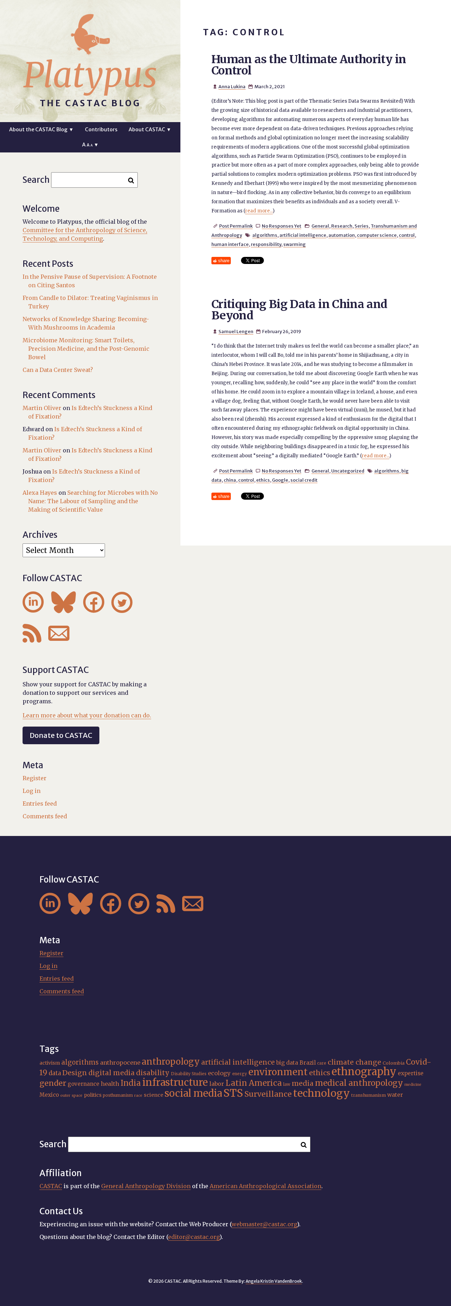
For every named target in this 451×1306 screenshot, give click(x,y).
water (395, 1094)
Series (361, 226)
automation (341, 235)
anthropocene (120, 1062)
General (320, 226)
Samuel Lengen (235, 331)
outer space (71, 1095)
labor (216, 1083)
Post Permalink (236, 226)
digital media (111, 1073)
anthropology (171, 1062)
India (131, 1083)
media (303, 1083)
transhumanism (368, 1095)
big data (287, 1062)
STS (233, 1093)
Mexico (49, 1094)
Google (280, 480)
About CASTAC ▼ (150, 129)
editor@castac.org (194, 1236)
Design (74, 1073)
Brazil (307, 1062)
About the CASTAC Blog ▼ (41, 129)
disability (152, 1073)
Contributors (101, 129)
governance (83, 1084)
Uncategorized (347, 471)
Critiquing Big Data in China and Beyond (299, 310)
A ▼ (90, 145)
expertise (411, 1073)
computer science (377, 235)
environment (278, 1072)
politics (92, 1095)
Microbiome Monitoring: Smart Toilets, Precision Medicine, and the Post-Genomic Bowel (86, 349)
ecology (219, 1073)
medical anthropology (359, 1083)
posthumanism (118, 1095)
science (153, 1095)
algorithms (264, 235)
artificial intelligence (302, 235)
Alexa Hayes (40, 492)
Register (35, 778)
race (138, 1095)
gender (52, 1083)
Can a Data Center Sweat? (58, 369)
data (55, 1073)
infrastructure (175, 1082)
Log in (32, 790)
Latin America (254, 1083)
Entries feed (40, 803)
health (110, 1083)
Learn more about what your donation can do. (87, 715)
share (223, 260)
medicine (412, 1084)
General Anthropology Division (146, 1186)
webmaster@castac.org (264, 1224)
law (286, 1084)
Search (36, 179)
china (230, 480)
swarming (294, 244)
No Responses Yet (281, 226)
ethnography (364, 1071)
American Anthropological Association (265, 1186)
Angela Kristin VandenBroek (274, 1281)
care (321, 1063)
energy (239, 1073)
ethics (263, 480)
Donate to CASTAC (61, 735)
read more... (259, 211)
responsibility (266, 244)
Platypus (90, 75)
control (407, 235)
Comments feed (45, 816)
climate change (354, 1062)
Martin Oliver (42, 407)
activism (49, 1063)
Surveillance (268, 1094)
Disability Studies (188, 1073)
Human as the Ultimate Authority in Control (308, 65)
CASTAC (50, 1186)
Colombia (393, 1063)
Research (341, 226)
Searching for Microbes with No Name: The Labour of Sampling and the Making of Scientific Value (93, 501)
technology (321, 1093)
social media (193, 1093)
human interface (230, 244)
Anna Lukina (232, 86)
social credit (303, 480)
